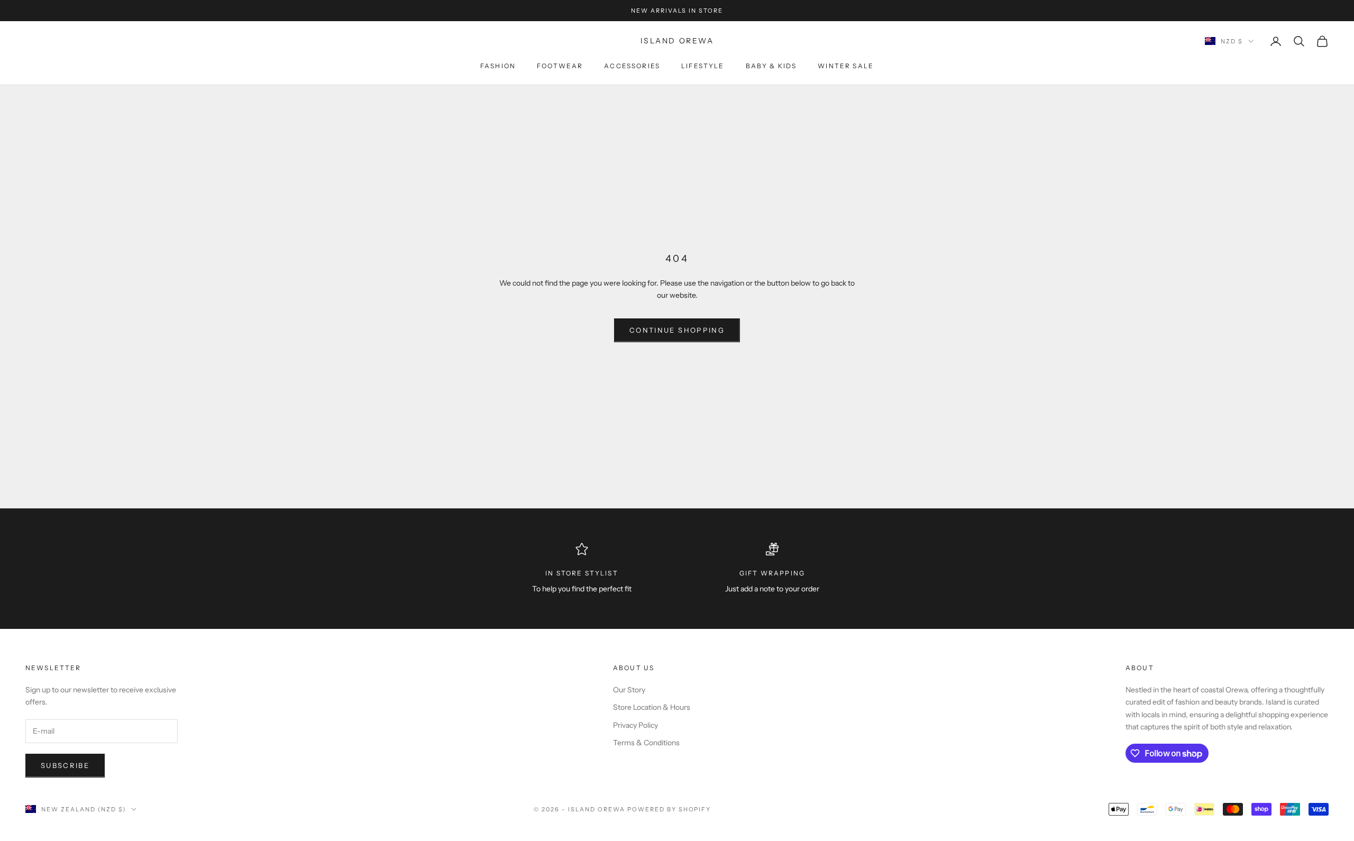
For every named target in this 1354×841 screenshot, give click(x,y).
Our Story (629, 689)
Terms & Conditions (646, 742)
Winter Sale (846, 66)
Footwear (560, 66)
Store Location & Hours (651, 707)
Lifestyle (702, 66)
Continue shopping (677, 330)
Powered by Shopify (669, 809)
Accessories (632, 66)
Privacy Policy (635, 725)
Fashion (498, 66)
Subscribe (65, 765)
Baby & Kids (771, 66)
